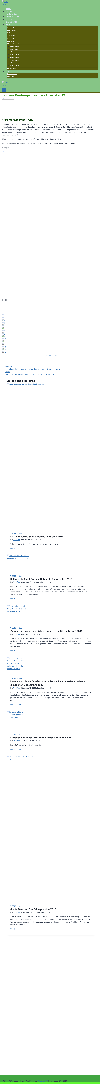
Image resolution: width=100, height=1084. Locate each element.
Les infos (9, 11)
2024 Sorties (11, 33)
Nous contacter (12, 74)
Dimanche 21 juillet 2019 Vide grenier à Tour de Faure (40, 737)
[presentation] (51, 456)
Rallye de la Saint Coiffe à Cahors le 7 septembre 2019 (41, 579)
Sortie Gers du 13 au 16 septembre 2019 (33, 909)
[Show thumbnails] (50, 356)
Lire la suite (15, 548)
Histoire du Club (11, 14)
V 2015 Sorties (14, 60)
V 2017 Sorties (14, 54)
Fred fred (16, 540)
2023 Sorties (11, 35)
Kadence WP (43, 1081)
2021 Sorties (11, 41)
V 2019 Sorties (14, 49)
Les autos (9, 19)
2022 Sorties (11, 38)
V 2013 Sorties (14, 65)
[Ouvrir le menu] (4, 90)
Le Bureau (10, 76)
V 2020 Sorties (14, 46)
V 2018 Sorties (14, 52)
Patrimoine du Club (12, 16)
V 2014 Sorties (14, 63)
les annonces (11, 68)
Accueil (8, 9)
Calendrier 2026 (11, 22)
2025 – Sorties (11, 30)
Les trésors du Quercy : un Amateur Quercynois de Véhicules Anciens (32, 368)
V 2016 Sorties (14, 57)
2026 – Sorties (11, 27)
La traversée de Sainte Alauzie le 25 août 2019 (37, 536)
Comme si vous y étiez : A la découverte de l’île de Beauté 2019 (30, 373)
